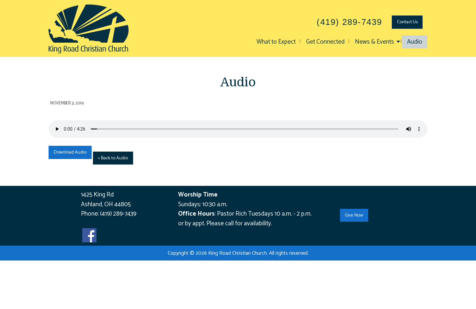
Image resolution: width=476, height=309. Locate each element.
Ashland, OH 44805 (106, 204)
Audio (414, 42)
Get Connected (325, 42)
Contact (407, 22)
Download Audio (69, 152)
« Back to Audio (113, 158)
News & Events (374, 42)
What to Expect (276, 42)
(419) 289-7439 (118, 214)
